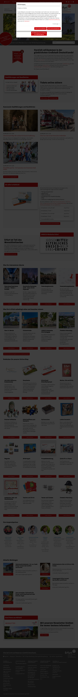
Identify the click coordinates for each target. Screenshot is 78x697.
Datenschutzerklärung (54, 19)
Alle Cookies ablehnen (40, 28)
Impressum (26, 21)
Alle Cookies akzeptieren (54, 28)
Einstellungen (56, 23)
